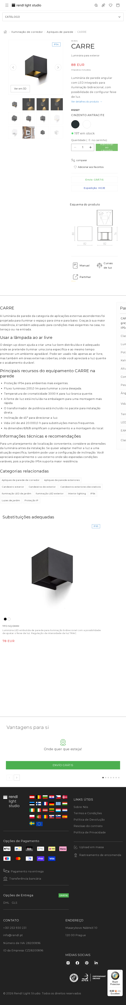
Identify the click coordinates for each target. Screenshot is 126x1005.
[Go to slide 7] (118, 777)
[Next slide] (58, 67)
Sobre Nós (81, 807)
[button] (6, 5)
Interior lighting (77, 493)
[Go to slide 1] (103, 777)
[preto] (5, 619)
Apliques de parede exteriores (62, 480)
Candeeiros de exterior (42, 486)
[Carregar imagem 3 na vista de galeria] (42, 104)
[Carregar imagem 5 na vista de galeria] (14, 118)
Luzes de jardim (11, 500)
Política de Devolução (89, 819)
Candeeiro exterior (13, 486)
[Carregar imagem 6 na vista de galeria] (28, 118)
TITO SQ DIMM (10, 626)
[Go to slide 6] (116, 777)
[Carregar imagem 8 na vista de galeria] (57, 118)
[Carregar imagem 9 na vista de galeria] (14, 132)
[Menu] (121, 972)
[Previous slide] (13, 67)
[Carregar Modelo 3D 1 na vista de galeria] (42, 132)
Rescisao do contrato (88, 826)
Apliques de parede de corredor (21, 480)
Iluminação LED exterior (49, 493)
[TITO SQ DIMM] (52, 572)
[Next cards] (17, 778)
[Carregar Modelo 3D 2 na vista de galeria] (57, 132)
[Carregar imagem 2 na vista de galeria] (28, 104)
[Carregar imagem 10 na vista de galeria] (28, 132)
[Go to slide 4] (111, 777)
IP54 (92, 493)
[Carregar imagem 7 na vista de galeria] (42, 118)
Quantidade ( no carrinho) (89, 140)
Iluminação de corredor (27, 31)
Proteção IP (31, 500)
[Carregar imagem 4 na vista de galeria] (57, 104)
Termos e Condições (88, 813)
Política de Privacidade (90, 832)
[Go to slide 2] (105, 777)
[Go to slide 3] (108, 777)
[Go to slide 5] (113, 777)
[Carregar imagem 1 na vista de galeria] (14, 104)
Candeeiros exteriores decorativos (80, 486)
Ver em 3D (20, 88)
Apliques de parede (60, 31)
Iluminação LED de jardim (16, 493)
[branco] (9, 619)
